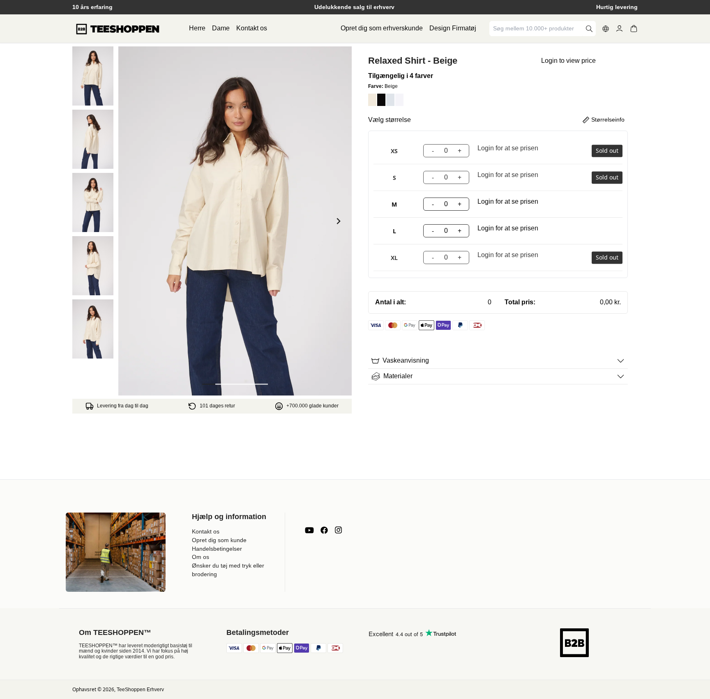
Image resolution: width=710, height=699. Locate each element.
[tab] (208, 384)
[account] (619, 28)
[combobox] (536, 28)
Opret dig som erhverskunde (382, 28)
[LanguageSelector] (605, 28)
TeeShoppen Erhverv (140, 689)
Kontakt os (251, 28)
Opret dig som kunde (219, 540)
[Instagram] (338, 530)
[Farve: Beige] (372, 100)
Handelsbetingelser (217, 548)
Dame (221, 28)
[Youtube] (309, 530)
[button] (92, 76)
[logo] (117, 29)
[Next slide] (338, 221)
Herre (197, 28)
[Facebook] (324, 530)
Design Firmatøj (452, 28)
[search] (589, 28)
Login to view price (568, 60)
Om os (200, 557)
